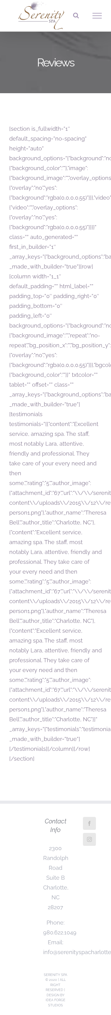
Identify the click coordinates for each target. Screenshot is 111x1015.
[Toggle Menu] (97, 15)
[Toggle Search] (76, 15)
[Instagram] (89, 839)
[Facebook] (89, 823)
